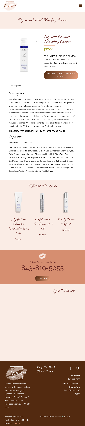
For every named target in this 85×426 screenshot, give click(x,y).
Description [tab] (16, 85)
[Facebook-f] (70, 368)
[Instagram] (77, 368)
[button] (38, 42)
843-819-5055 (42, 268)
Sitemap (18, 423)
